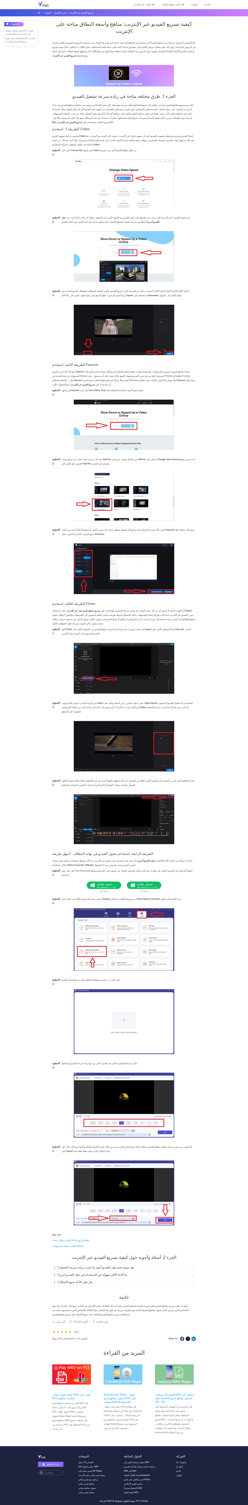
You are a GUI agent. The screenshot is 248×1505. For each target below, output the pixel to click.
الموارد (194, 4)
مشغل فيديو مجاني (86, 1493)
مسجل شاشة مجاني (87, 1488)
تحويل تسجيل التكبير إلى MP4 (136, 1462)
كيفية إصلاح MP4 (131, 1493)
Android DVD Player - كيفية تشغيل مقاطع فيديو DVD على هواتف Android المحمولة (120, 1398)
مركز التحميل (52, 1464)
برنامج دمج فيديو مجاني (88, 1480)
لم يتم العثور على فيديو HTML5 (137, 1480)
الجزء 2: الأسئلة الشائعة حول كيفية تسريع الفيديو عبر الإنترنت (20, 40)
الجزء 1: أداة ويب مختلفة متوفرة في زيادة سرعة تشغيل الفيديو (19, 32)
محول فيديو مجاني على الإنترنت (91, 1475)
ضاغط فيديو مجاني (86, 1484)
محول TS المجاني (85, 1462)
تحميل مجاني (106, 885)
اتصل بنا (179, 1467)
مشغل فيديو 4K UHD (133, 1488)
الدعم (207, 4)
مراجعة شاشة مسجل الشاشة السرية (139, 1467)
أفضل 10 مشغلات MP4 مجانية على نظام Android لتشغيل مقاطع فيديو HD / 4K (174, 1398)
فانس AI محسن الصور (133, 1484)
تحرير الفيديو (61, 13)
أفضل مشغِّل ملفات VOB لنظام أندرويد (70, 1240)
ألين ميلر (61, 1322)
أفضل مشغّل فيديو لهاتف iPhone (67, 1246)
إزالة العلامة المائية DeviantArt (137, 1475)
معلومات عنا (181, 1462)
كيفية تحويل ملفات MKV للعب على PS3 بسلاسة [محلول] (71, 1397)
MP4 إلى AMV (130, 1471)
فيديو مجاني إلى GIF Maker (90, 1471)
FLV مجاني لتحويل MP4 (88, 1467)
